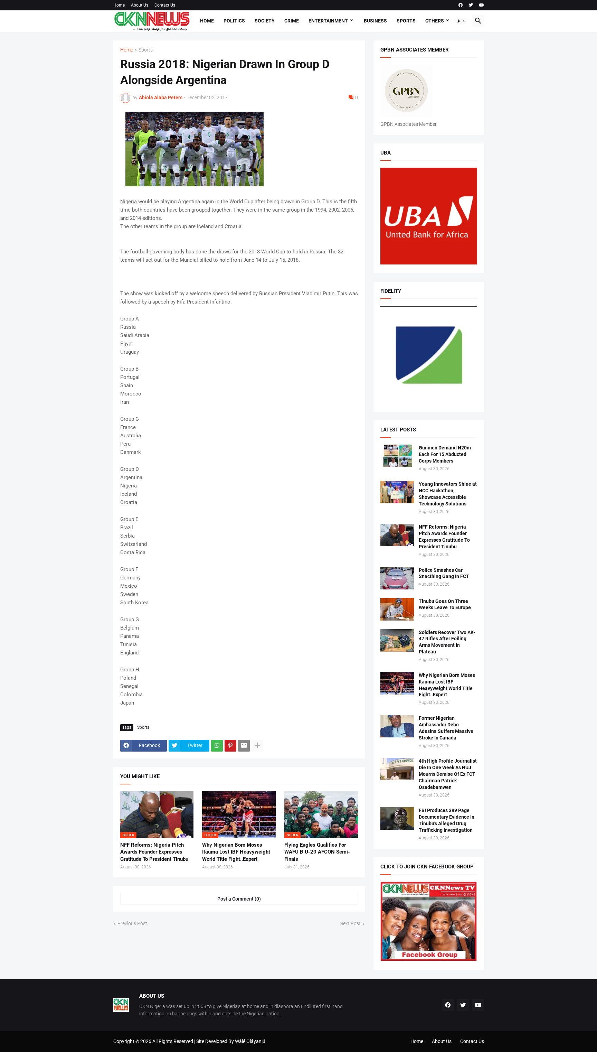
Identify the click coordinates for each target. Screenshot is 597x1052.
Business (375, 21)
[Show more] (257, 746)
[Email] (244, 746)
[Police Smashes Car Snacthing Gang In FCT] (397, 578)
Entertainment (328, 21)
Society (265, 21)
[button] (461, 21)
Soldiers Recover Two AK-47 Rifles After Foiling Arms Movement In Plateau (447, 642)
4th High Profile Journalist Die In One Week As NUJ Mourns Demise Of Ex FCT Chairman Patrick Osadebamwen (448, 774)
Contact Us (164, 5)
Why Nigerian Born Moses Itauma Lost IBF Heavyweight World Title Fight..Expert (236, 852)
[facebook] (460, 5)
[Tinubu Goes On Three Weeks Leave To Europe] (397, 609)
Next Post (350, 923)
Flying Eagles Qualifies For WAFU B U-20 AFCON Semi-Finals (317, 852)
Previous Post (132, 923)
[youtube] (481, 5)
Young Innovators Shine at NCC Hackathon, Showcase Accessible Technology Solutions (448, 493)
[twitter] (471, 5)
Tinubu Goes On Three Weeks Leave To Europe (445, 604)
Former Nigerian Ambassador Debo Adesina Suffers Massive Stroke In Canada (446, 728)
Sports (406, 21)
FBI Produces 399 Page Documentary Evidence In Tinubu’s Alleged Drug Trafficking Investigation (446, 820)
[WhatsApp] (217, 746)
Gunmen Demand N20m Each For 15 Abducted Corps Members (445, 454)
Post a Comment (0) (239, 899)
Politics (234, 21)
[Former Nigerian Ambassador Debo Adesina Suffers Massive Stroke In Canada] (397, 726)
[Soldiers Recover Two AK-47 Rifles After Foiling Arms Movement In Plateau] (397, 640)
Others (434, 21)
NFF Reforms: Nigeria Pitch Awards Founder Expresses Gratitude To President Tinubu (154, 852)
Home (119, 5)
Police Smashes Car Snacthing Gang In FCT (444, 573)
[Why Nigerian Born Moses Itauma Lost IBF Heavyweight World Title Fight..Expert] (397, 683)
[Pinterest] (230, 746)
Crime (291, 21)
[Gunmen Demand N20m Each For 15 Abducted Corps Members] (397, 456)
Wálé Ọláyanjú (250, 1041)
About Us (139, 5)
